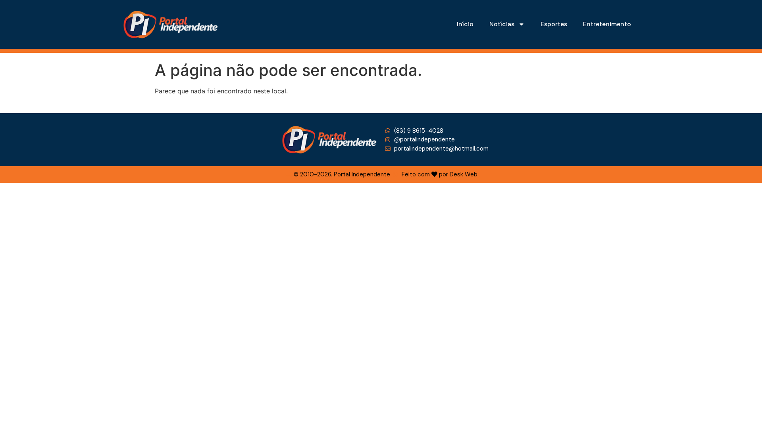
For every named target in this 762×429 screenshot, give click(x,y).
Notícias (501, 24)
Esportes (554, 24)
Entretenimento (607, 24)
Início (465, 24)
